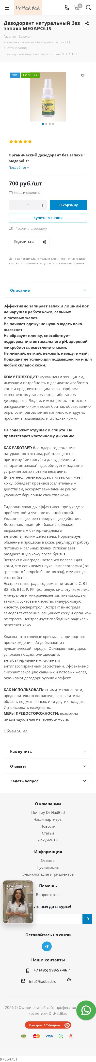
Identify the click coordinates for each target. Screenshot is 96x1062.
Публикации (48, 867)
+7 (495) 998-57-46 (50, 970)
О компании (48, 803)
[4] (25, 142)
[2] (16, 142)
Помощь (48, 886)
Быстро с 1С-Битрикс (45, 1025)
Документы (48, 839)
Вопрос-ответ (48, 894)
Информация (48, 851)
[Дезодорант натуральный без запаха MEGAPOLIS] (48, 96)
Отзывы (48, 860)
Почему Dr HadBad (48, 812)
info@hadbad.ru (42, 981)
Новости (48, 826)
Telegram (47, 946)
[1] (11, 142)
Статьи (48, 833)
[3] (20, 142)
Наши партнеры (48, 819)
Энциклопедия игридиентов (48, 874)
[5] (30, 142)
